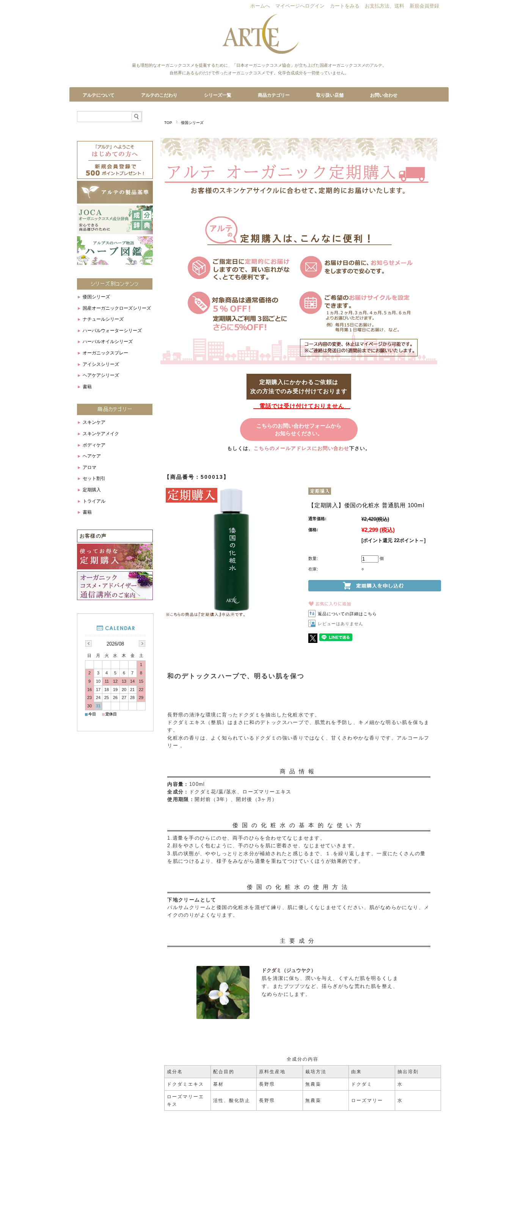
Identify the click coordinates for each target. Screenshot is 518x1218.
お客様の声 (93, 536)
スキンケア (94, 422)
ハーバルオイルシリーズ (108, 341)
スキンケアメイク (101, 433)
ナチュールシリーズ (103, 319)
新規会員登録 (424, 6)
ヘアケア (92, 456)
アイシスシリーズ (101, 364)
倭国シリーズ (192, 123)
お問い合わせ (383, 95)
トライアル (94, 501)
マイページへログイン (300, 6)
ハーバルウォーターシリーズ (112, 330)
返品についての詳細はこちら (347, 613)
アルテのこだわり (159, 95)
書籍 (87, 386)
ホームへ (260, 6)
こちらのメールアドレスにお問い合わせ (301, 448)
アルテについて (99, 95)
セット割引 (94, 478)
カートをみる (344, 6)
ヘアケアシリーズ (101, 375)
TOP (168, 123)
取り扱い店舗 (330, 95)
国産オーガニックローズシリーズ (117, 308)
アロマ (89, 467)
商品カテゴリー (274, 95)
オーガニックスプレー (105, 353)
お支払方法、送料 (384, 6)
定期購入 (92, 489)
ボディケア (94, 445)
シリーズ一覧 (217, 95)
